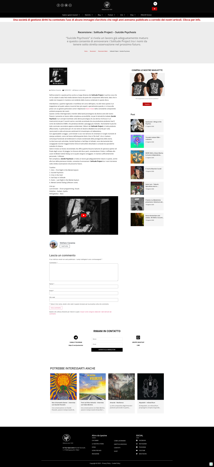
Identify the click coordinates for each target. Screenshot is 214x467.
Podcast (110, 15)
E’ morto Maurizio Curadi (153, 169)
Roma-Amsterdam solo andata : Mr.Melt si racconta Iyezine (154, 218)
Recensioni (93, 51)
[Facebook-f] (58, 5)
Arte (121, 15)
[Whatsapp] (70, 5)
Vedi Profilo (64, 246)
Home (86, 51)
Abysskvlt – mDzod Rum (147, 403)
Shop (131, 15)
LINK (138, 345)
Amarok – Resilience (117, 403)
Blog (99, 15)
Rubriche (88, 15)
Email (51, 290)
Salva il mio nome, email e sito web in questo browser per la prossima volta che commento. (80, 304)
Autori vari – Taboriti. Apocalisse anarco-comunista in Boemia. (152, 186)
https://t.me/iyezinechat (76, 345)
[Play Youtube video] (83, 215)
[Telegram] (66, 5)
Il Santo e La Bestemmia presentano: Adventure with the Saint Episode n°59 (154, 202)
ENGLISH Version (146, 15)
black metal (90, 109)
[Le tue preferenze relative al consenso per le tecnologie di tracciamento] (211, 464)
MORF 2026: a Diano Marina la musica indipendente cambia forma (154, 155)
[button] (155, 4)
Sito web (52, 297)
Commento (53, 262)
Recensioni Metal (102, 51)
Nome (51, 284)
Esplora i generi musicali (70, 15)
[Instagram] (62, 5)
